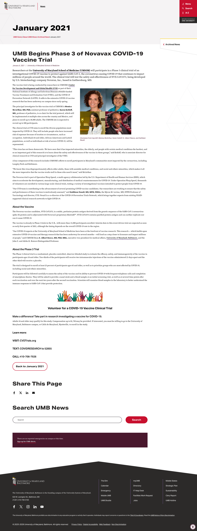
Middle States (171, 481)
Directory (137, 486)
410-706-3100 (23, 500)
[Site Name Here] (19, 6)
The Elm (104, 481)
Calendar (105, 486)
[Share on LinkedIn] (27, 394)
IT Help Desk (138, 490)
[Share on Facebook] (14, 394)
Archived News (43, 37)
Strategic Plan (172, 486)
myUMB (136, 481)
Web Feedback (105, 524)
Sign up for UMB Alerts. (26, 441)
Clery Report (171, 495)
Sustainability (171, 490)
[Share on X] (20, 394)
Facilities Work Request (143, 495)
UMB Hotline (171, 500)
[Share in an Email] (33, 394)
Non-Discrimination (119, 524)
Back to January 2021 (30, 366)
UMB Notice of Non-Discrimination (163, 515)
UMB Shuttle (106, 500)
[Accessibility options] (192, 526)
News (42, 6)
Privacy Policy (77, 524)
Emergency (106, 490)
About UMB (27, 37)
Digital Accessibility (90, 524)
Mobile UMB (106, 495)
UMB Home (17, 37)
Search (136, 419)
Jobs (135, 500)
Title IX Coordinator (137, 515)
